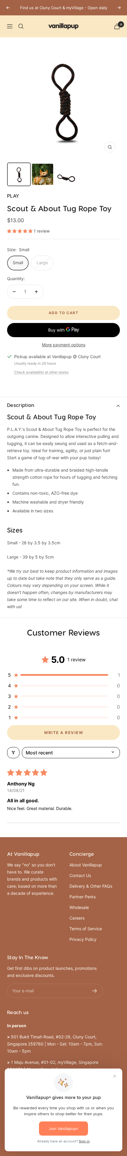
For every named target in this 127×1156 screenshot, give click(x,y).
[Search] (21, 26)
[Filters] (13, 752)
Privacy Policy (83, 939)
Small (18, 262)
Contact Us (80, 875)
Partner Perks (82, 896)
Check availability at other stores (41, 372)
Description (21, 405)
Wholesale (79, 907)
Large (42, 262)
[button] (20, 230)
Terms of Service (85, 928)
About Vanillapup (85, 864)
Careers (76, 917)
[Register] (94, 991)
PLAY (13, 196)
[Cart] (117, 26)
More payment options (63, 344)
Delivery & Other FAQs (90, 886)
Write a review (63, 732)
